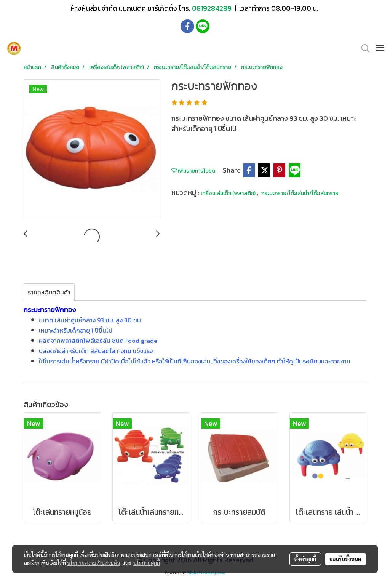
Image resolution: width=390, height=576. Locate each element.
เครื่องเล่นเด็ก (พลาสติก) (229, 193)
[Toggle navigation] (380, 48)
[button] (363, 48)
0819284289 (212, 8)
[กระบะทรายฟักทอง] (92, 150)
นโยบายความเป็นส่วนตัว (93, 562)
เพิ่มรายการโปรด (196, 171)
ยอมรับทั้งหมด (345, 558)
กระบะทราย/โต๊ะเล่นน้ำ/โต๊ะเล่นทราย (300, 193)
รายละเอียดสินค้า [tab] (49, 292)
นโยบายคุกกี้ (146, 562)
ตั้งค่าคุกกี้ (305, 558)
